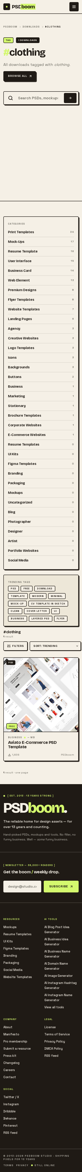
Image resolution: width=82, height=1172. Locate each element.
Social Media (12, 970)
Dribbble (9, 1111)
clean (15, 611)
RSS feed (51, 1056)
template (18, 596)
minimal (57, 596)
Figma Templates (16, 948)
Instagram (11, 1104)
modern (38, 596)
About (7, 1027)
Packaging (11, 963)
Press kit (9, 1056)
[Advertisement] (41, 158)
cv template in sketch (48, 603)
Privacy (22, 1165)
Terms (8, 1165)
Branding (10, 955)
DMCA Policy (53, 1048)
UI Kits (8, 941)
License (50, 1027)
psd (13, 588)
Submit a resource (17, 1048)
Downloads (31, 27)
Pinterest (10, 1126)
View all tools (54, 1007)
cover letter (37, 611)
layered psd (41, 618)
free (27, 588)
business (17, 618)
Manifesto (11, 1034)
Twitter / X (11, 1097)
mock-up (17, 603)
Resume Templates (17, 934)
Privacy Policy (54, 1041)
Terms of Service (57, 1034)
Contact (9, 1077)
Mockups (10, 927)
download (45, 588)
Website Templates (17, 977)
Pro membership (15, 1041)
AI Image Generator (58, 976)
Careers (9, 1070)
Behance (9, 1118)
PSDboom (10, 27)
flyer (61, 618)
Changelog (11, 1063)
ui (55, 611)
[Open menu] (74, 6)
